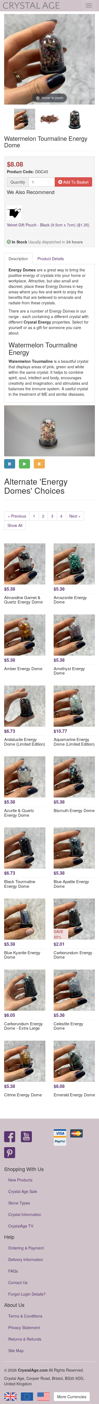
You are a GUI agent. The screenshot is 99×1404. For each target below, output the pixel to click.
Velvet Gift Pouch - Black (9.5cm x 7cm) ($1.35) (48, 225)
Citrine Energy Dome (23, 1094)
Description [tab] (18, 258)
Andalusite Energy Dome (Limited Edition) (24, 741)
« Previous (17, 516)
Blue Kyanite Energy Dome (22, 955)
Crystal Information (24, 1214)
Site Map (16, 1350)
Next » (75, 516)
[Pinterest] (9, 1153)
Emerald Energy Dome (74, 1094)
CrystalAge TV (20, 1226)
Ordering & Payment (26, 1248)
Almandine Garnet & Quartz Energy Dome (23, 599)
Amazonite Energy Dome (70, 599)
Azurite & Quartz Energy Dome (19, 812)
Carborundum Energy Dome (73, 955)
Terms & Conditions (25, 1316)
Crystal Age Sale (22, 1191)
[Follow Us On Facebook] (9, 1137)
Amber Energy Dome (23, 668)
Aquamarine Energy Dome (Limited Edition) (74, 741)
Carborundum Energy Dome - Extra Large (23, 1026)
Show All (14, 525)
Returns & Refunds (24, 1339)
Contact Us (18, 1282)
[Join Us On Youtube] (26, 1137)
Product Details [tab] (50, 258)
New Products (20, 1180)
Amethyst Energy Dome (69, 671)
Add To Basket (75, 182)
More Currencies (71, 1396)
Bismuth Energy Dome (74, 810)
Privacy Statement (24, 1327)
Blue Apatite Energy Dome (71, 883)
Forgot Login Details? (27, 1294)
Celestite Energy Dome (68, 1026)
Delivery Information (25, 1259)
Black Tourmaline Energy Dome (19, 883)
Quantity (17, 182)
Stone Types (19, 1203)
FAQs (13, 1271)
